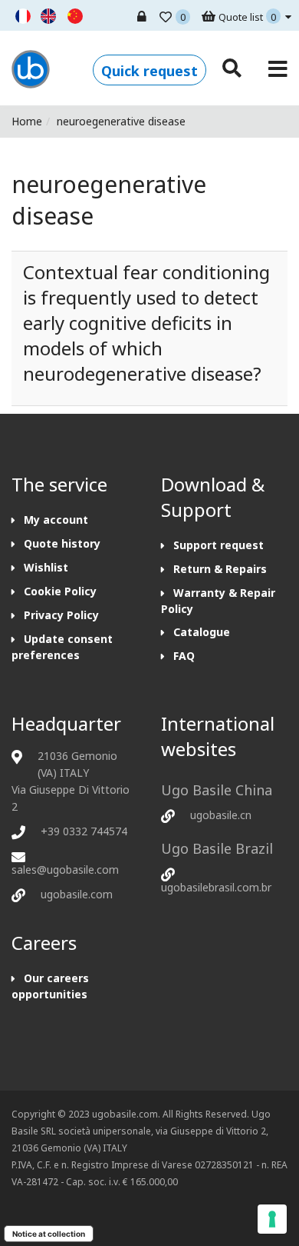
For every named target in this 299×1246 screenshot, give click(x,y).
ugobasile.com (77, 894)
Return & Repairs (220, 568)
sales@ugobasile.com (65, 869)
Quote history (62, 543)
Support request (218, 545)
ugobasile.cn (220, 815)
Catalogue (201, 632)
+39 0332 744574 (84, 831)
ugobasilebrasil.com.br (216, 887)
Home (27, 121)
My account (56, 519)
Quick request (149, 71)
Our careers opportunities (50, 986)
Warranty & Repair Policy (218, 600)
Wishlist (46, 567)
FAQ (184, 655)
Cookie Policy (60, 591)
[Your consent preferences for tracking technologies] (272, 1219)
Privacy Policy (61, 615)
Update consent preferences (62, 646)
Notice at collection (48, 1233)
